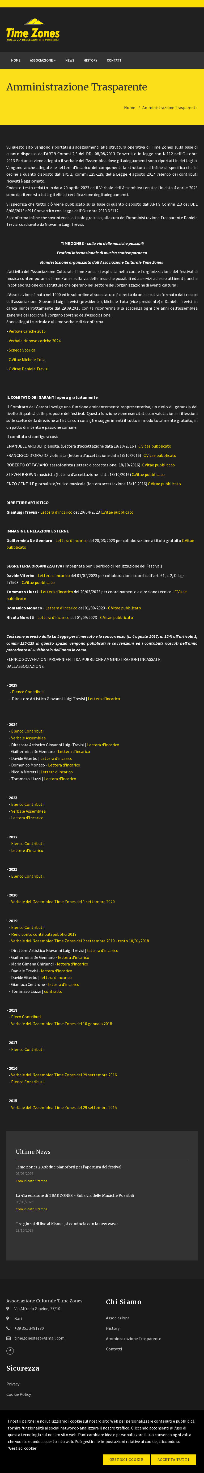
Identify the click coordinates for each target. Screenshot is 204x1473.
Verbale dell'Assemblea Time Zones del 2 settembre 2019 (63, 940)
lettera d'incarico (102, 950)
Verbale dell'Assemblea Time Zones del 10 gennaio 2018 (61, 1023)
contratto (53, 991)
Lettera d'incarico (56, 512)
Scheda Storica (22, 350)
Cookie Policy (18, 1394)
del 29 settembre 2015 (96, 1107)
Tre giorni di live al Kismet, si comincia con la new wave (66, 1223)
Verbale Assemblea (28, 737)
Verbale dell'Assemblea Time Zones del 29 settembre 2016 (64, 1074)
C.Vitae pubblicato (154, 446)
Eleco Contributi (26, 1016)
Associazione (42, 60)
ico (85, 540)
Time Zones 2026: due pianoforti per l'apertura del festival (68, 1167)
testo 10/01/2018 (133, 940)
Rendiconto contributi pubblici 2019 (43, 934)
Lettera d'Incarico (27, 817)
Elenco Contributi (28, 691)
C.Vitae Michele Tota (27, 359)
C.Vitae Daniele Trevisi (28, 368)
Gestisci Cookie (126, 1460)
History (90, 60)
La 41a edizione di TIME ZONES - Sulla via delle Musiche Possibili (75, 1195)
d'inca (75, 540)
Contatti (114, 60)
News (69, 60)
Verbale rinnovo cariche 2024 (35, 340)
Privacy (12, 1384)
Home (15, 60)
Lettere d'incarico (27, 850)
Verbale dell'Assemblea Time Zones (43, 1107)
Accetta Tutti (173, 1460)
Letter (61, 540)
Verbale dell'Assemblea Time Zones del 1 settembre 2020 (63, 901)
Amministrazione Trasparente (133, 1338)
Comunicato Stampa (32, 1181)
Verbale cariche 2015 (27, 331)
